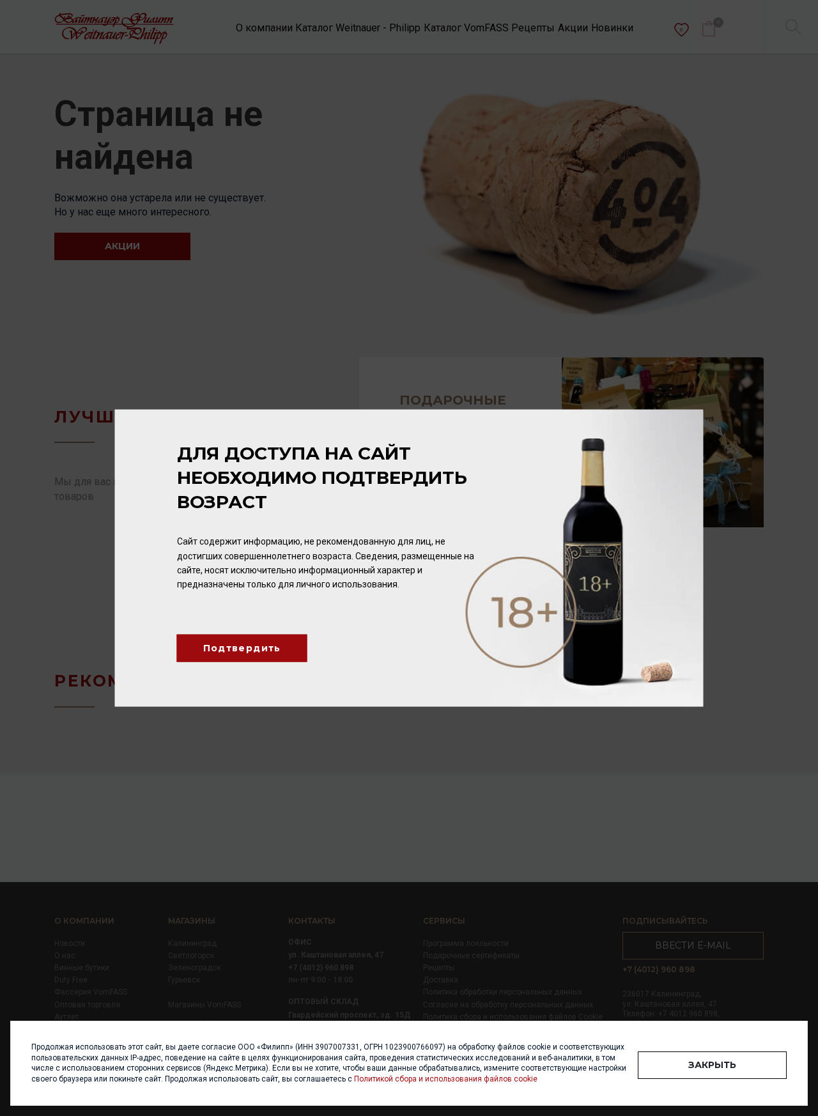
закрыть (712, 1065)
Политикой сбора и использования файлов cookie (445, 1078)
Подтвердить (242, 647)
